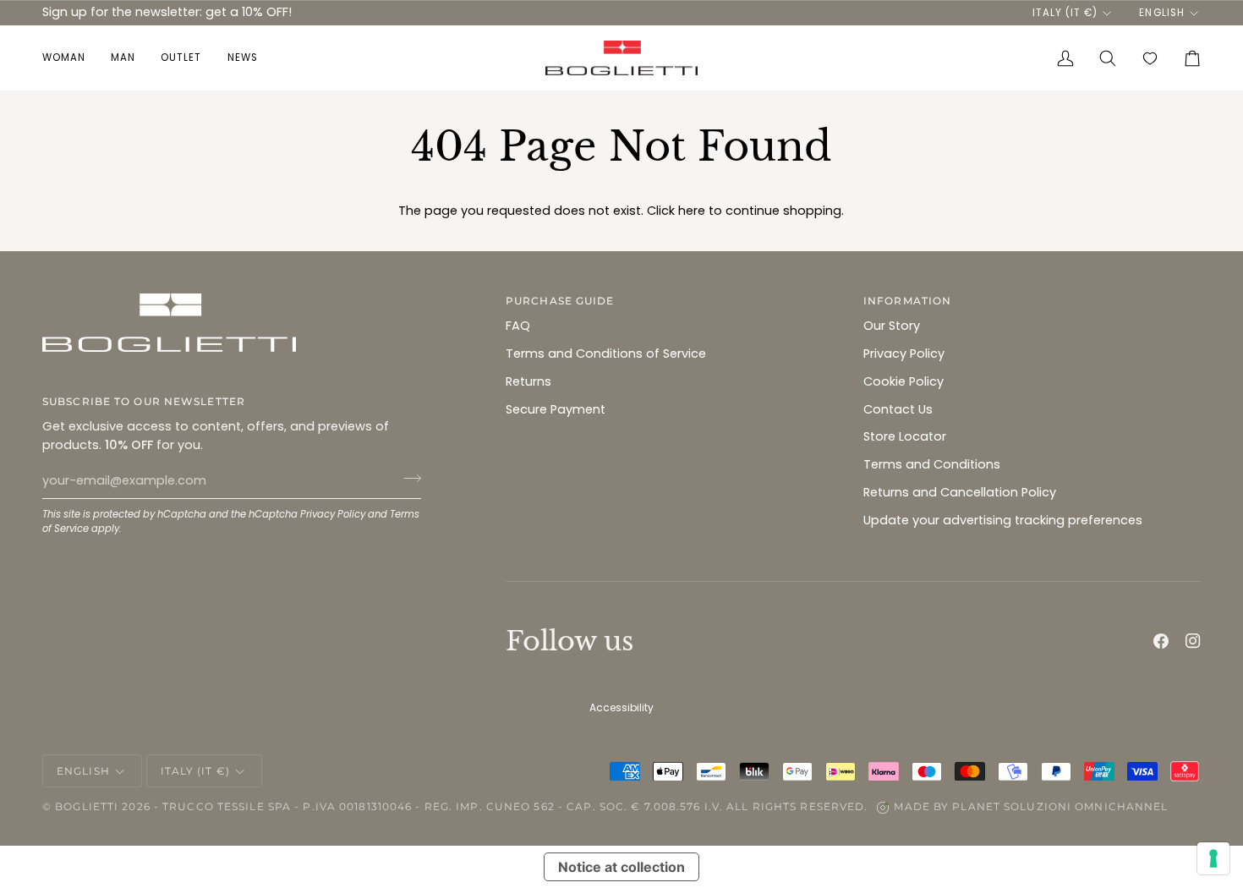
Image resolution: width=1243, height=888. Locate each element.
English (1161, 12)
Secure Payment (555, 409)
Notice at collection (621, 866)
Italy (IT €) (1065, 12)
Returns (528, 381)
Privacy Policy (332, 514)
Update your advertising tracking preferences (1002, 520)
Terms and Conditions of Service (606, 353)
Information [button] (907, 300)
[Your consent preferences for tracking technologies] (1213, 858)
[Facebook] (1161, 641)
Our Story (891, 325)
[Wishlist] (1150, 58)
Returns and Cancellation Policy (959, 492)
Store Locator (904, 436)
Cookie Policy (903, 381)
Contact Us (898, 409)
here (691, 210)
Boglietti (86, 806)
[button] (70, 58)
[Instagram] (1193, 641)
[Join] (407, 478)
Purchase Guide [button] (560, 300)
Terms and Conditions (931, 464)
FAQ (518, 325)
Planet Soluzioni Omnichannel (1060, 806)
